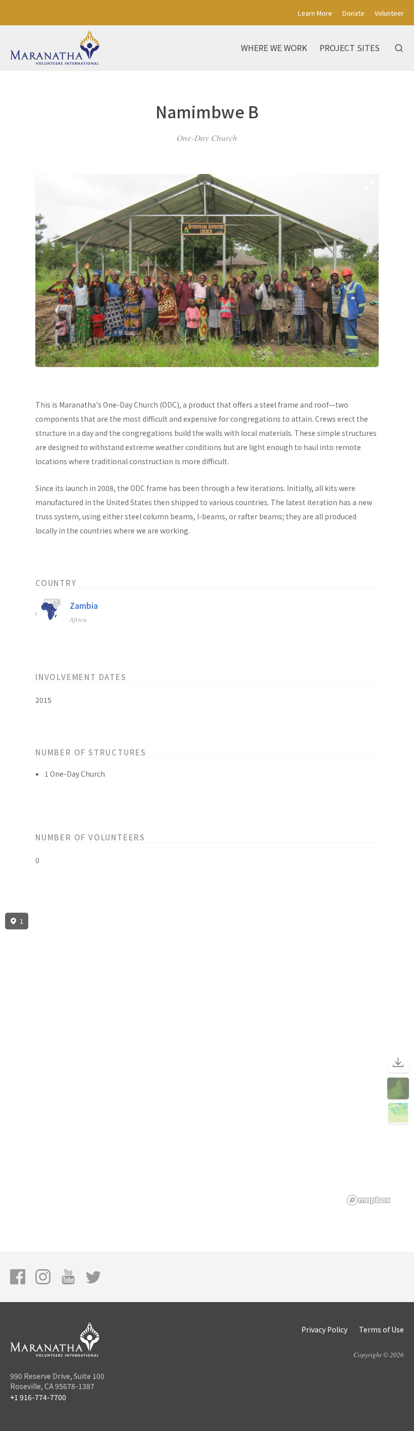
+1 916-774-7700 (38, 1397)
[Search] (399, 48)
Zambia (84, 605)
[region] (207, 1059)
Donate (353, 13)
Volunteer (389, 13)
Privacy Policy (324, 1329)
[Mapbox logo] (368, 1200)
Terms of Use (381, 1329)
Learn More (315, 13)
